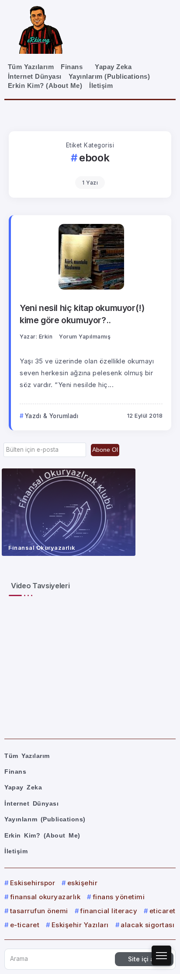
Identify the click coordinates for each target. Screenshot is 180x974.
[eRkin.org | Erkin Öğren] (40, 29)
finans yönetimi (119, 897)
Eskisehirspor (32, 883)
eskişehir (82, 883)
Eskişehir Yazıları (80, 925)
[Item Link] (68, 512)
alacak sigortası (147, 925)
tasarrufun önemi (39, 911)
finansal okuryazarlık (45, 897)
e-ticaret (24, 925)
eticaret (162, 911)
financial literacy (108, 911)
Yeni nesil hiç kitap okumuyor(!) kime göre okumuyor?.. (82, 314)
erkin (46, 336)
